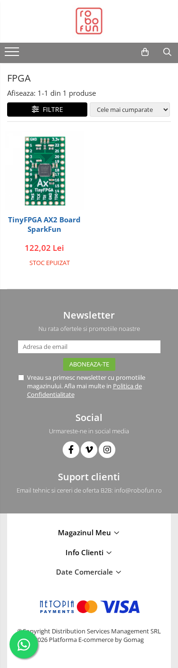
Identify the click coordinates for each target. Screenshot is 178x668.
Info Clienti (85, 552)
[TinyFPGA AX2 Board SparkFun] (44, 171)
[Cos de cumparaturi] (145, 52)
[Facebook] (71, 449)
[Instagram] (107, 449)
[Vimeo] (89, 449)
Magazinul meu (85, 532)
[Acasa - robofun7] (89, 21)
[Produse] (13, 54)
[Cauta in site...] (167, 52)
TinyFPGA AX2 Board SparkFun (44, 224)
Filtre (51, 109)
